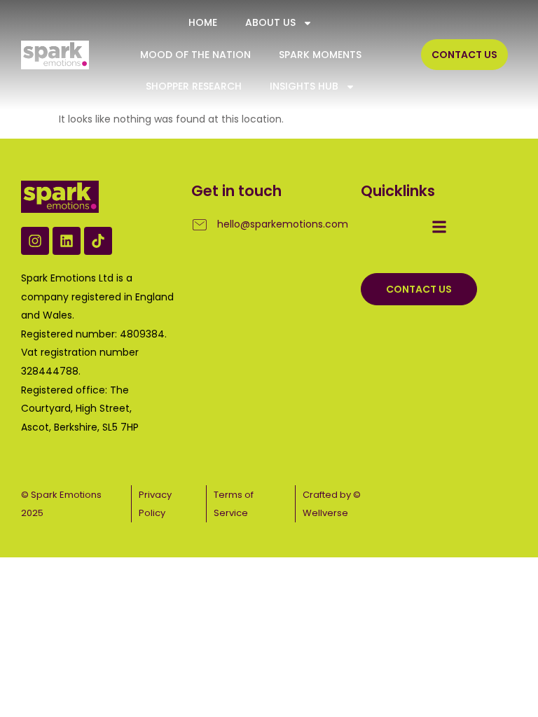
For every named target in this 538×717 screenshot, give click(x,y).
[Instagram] (35, 241)
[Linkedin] (67, 241)
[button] (438, 226)
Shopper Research (194, 86)
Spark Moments (320, 55)
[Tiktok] (98, 241)
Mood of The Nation (195, 55)
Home (202, 22)
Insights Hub (304, 86)
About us (270, 22)
